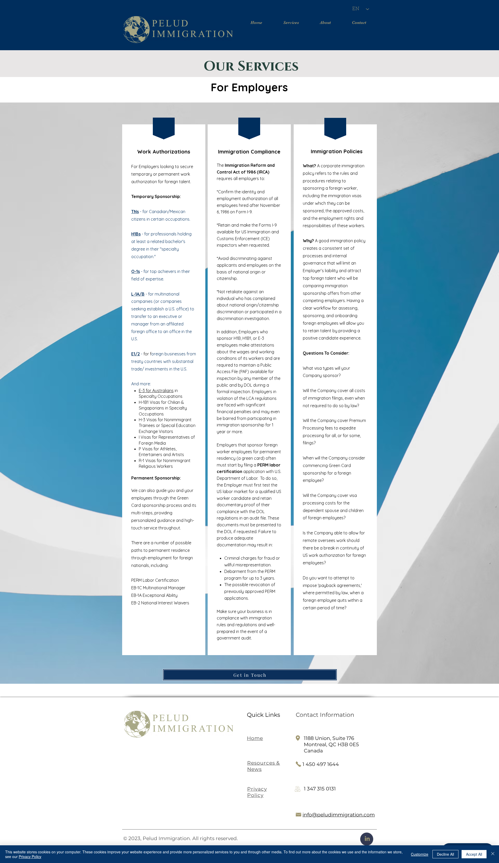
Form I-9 (244, 211)
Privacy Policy (30, 856)
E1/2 (135, 353)
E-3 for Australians (156, 390)
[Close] (493, 854)
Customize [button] (419, 854)
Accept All (474, 854)
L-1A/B (138, 294)
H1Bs (136, 233)
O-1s (135, 271)
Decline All (445, 854)
